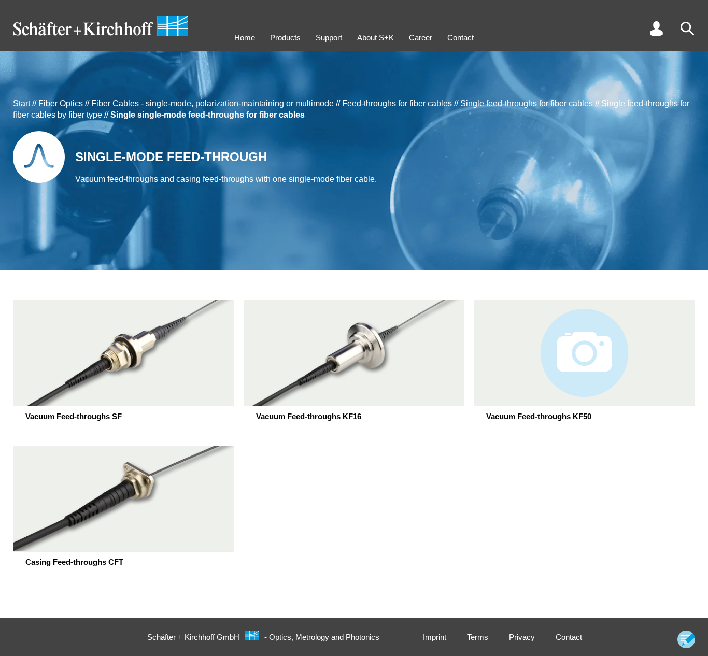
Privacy (522, 637)
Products (285, 37)
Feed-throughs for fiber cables (397, 103)
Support (329, 37)
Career (420, 37)
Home (244, 37)
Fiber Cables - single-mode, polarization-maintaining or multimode (212, 103)
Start (21, 103)
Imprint (434, 637)
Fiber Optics (60, 103)
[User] (656, 28)
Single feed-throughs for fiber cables (526, 103)
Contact (460, 37)
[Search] (687, 28)
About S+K (375, 37)
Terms (477, 637)
